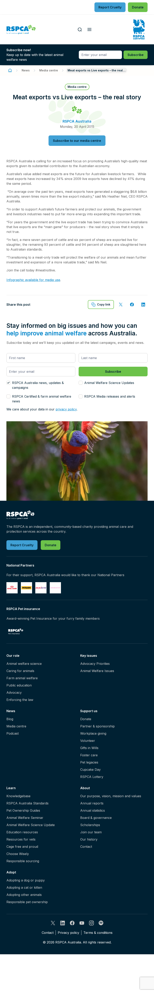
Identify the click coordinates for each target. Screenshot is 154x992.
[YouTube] (81, 923)
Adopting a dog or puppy (25, 880)
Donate (85, 719)
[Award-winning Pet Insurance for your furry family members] (15, 631)
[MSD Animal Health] (41, 587)
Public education (19, 685)
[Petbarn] (26, 587)
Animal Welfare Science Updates (109, 383)
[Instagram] (91, 923)
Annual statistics (92, 810)
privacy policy (66, 409)
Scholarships (90, 825)
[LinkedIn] (62, 923)
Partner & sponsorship (97, 726)
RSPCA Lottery (91, 777)
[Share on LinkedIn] (143, 304)
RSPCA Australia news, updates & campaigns (38, 385)
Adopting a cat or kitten (24, 887)
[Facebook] (72, 923)
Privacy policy (68, 933)
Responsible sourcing (22, 861)
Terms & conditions (97, 933)
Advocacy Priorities (95, 664)
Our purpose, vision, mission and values (110, 796)
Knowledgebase (18, 796)
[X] (53, 923)
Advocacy (14, 692)
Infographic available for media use (33, 280)
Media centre (48, 70)
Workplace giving (93, 733)
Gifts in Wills (89, 748)
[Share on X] (120, 304)
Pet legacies (89, 762)
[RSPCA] (21, 29)
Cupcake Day (90, 770)
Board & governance (96, 818)
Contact (86, 847)
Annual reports (91, 803)
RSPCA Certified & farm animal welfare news (41, 398)
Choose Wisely (17, 854)
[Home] (10, 70)
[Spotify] (101, 923)
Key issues (88, 656)
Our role (12, 656)
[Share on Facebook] (132, 304)
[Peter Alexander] (55, 587)
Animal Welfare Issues (97, 671)
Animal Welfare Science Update (30, 825)
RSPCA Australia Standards (27, 803)
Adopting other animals (24, 895)
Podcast (12, 733)
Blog (9, 719)
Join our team (91, 832)
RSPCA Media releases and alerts (109, 396)
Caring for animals (20, 671)
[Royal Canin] (12, 587)
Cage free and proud (22, 847)
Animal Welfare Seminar (24, 818)
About (85, 788)
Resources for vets (20, 839)
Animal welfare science (24, 664)
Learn (11, 788)
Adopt (11, 872)
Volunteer (87, 741)
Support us (88, 711)
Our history (88, 839)
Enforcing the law (19, 700)
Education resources (22, 832)
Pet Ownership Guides (23, 810)
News (26, 70)
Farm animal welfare (22, 678)
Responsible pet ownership (27, 902)
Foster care (89, 755)
